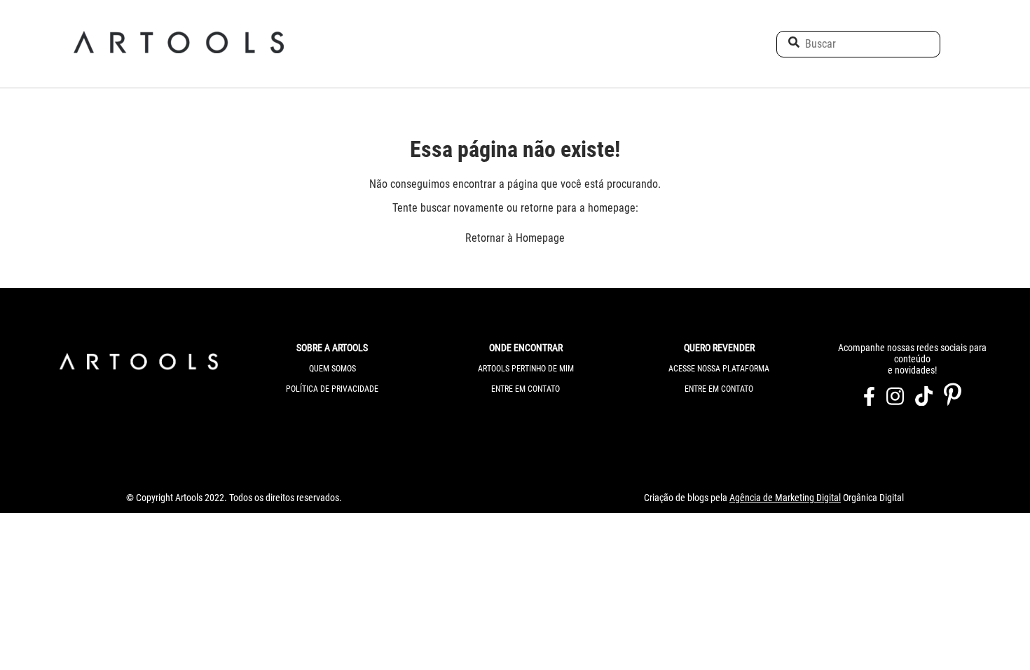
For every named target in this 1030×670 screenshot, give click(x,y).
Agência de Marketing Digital (785, 497)
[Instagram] (895, 400)
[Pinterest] (952, 400)
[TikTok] (924, 400)
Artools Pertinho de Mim (526, 369)
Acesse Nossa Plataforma (718, 369)
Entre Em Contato (525, 389)
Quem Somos (332, 369)
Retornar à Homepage (515, 238)
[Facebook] (869, 400)
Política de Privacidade (332, 389)
